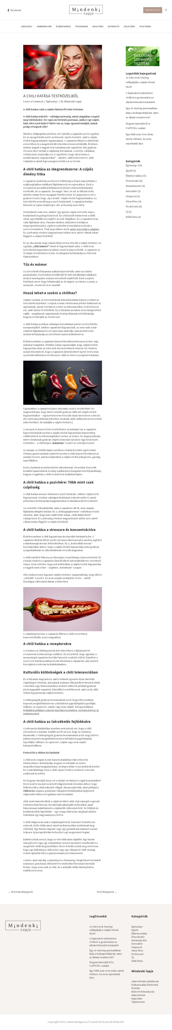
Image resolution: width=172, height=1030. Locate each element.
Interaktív (113, 26)
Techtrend (145, 26)
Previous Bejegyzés (20, 891)
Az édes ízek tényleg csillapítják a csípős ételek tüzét (140, 82)
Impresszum (138, 995)
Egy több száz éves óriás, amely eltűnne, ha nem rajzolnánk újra (139, 139)
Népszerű (131, 196)
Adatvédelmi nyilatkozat (145, 981)
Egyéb (129, 170)
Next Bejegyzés (107, 891)
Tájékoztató (138, 1001)
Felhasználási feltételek (144, 984)
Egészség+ (27, 26)
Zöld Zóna (129, 26)
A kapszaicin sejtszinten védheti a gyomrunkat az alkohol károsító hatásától (140, 98)
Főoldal (135, 988)
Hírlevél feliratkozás (142, 991)
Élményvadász (63, 26)
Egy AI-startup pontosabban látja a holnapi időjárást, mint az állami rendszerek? (142, 113)
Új (127, 211)
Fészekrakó (81, 26)
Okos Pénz (98, 26)
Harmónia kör (44, 26)
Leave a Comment (33, 101)
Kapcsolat (136, 998)
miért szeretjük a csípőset (84, 229)
